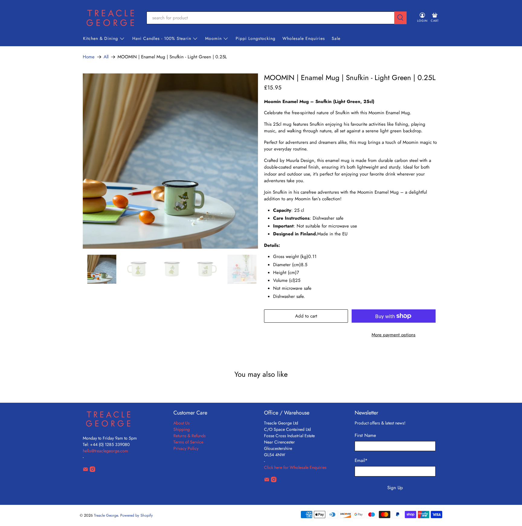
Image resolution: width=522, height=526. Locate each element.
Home (89, 57)
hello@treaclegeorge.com (105, 451)
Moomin (213, 38)
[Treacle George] (110, 18)
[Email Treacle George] (85, 470)
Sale (336, 38)
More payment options (393, 334)
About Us (181, 423)
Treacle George (106, 515)
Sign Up (395, 487)
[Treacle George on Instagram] (92, 470)
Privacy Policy (185, 448)
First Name (365, 435)
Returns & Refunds (189, 436)
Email (361, 460)
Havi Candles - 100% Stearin (161, 38)
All (106, 57)
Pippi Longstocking (256, 38)
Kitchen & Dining (100, 38)
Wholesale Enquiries (303, 38)
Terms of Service (188, 442)
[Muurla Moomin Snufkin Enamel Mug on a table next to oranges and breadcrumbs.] (170, 161)
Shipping (181, 429)
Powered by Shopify (136, 515)
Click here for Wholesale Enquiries (295, 467)
